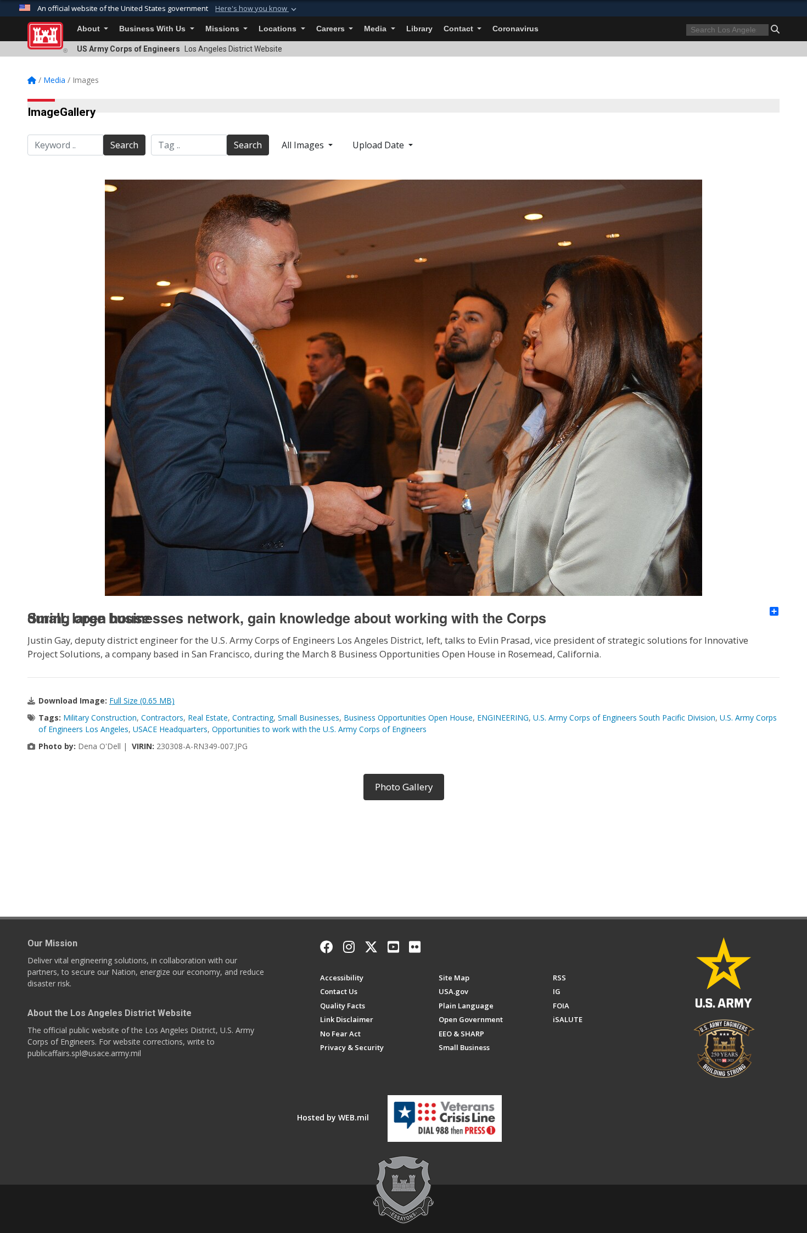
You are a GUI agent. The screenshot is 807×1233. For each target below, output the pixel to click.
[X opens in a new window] (371, 947)
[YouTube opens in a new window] (393, 947)
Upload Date (379, 145)
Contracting (252, 717)
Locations (279, 29)
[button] (257, 8)
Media (376, 29)
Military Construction (100, 717)
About (89, 29)
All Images (304, 145)
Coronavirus (515, 29)
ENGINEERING (503, 717)
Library (419, 29)
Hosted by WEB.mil (333, 1117)
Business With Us (153, 29)
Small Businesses (308, 717)
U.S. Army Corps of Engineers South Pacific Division (624, 717)
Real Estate (208, 717)
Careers (331, 29)
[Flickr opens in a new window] (415, 947)
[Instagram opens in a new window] (349, 947)
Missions (223, 29)
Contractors (162, 717)
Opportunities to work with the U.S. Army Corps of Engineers (319, 729)
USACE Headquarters (170, 729)
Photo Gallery (404, 786)
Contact (459, 29)
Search (124, 145)
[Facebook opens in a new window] (326, 947)
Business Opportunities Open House (408, 717)
